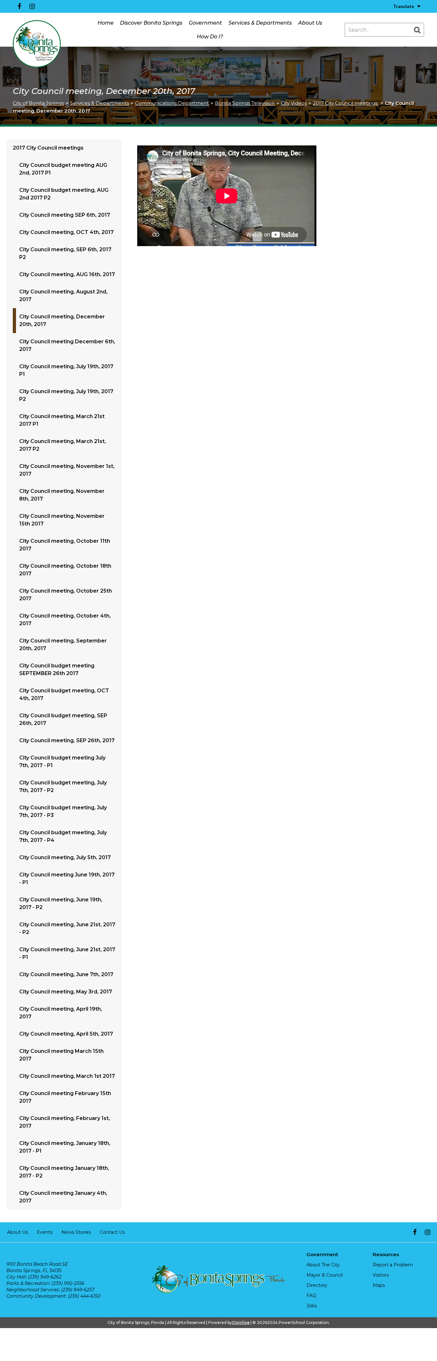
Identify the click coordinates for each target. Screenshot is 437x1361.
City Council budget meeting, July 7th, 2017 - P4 (63, 836)
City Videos (294, 103)
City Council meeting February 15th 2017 (65, 1097)
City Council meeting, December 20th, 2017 (62, 320)
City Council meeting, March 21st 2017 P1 (62, 420)
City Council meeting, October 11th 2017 (64, 545)
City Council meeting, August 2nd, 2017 (63, 295)
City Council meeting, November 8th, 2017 (62, 495)
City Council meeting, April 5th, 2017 (66, 1034)
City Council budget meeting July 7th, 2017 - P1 (62, 761)
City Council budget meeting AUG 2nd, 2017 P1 (63, 169)
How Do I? (210, 37)
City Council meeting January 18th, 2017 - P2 (64, 1172)
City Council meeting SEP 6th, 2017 (64, 215)
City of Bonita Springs (38, 103)
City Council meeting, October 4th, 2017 (65, 619)
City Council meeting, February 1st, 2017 (64, 1122)
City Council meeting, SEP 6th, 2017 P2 (65, 253)
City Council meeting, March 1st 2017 (67, 1076)
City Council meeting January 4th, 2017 (63, 1197)
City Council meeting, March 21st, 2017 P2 (62, 445)
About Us (310, 23)
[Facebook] (19, 6)
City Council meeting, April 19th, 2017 (60, 1013)
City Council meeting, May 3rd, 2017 (65, 992)
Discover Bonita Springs (151, 23)
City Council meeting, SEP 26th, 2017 (67, 740)
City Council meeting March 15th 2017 (61, 1055)
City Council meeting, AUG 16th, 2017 (67, 274)
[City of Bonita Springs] (37, 44)
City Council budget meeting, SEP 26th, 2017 (63, 719)
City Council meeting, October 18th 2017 (65, 570)
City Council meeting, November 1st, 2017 (67, 470)
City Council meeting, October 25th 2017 (65, 595)
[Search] (417, 29)
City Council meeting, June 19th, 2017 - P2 (60, 903)
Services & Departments (260, 23)
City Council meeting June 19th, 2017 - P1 (67, 878)
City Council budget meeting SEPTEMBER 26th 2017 (56, 669)
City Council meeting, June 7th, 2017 (66, 974)
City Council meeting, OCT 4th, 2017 (66, 232)
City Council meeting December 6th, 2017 (67, 345)
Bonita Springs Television (245, 103)
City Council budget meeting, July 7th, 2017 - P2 (63, 786)
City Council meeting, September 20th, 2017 (63, 644)
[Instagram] (32, 6)
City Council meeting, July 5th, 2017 (65, 857)
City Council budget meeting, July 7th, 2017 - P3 (63, 811)
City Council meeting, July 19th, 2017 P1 (66, 370)
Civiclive (241, 1322)
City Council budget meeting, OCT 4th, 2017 (64, 694)
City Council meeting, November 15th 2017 (62, 520)
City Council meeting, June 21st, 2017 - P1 (67, 953)
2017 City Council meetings (346, 103)
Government (205, 23)
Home (106, 23)
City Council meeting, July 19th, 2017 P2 (66, 395)
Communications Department (172, 103)
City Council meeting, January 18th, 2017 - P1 (64, 1147)
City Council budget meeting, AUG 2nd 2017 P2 (63, 194)
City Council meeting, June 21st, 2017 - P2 (67, 928)
